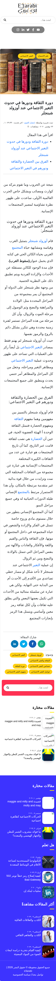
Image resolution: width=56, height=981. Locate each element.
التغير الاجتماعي (26, 56)
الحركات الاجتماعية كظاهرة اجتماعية (23, 739)
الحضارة (36, 439)
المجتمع (17, 247)
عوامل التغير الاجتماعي (40, 672)
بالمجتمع (23, 492)
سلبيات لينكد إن (32, 890)
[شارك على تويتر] (23, 644)
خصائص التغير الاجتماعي (40, 666)
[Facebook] (33, 29)
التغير (36, 565)
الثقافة (18, 419)
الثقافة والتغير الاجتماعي (40, 660)
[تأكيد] (5, 20)
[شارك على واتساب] (41, 644)
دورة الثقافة (20, 666)
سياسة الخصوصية (21, 974)
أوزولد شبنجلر (37, 241)
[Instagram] (17, 29)
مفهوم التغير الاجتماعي (16, 672)
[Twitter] (28, 29)
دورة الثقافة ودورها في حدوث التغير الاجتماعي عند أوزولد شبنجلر (27, 148)
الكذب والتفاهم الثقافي (28, 935)
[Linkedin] (23, 29)
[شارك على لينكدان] (14, 644)
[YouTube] (38, 29)
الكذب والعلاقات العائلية (27, 920)
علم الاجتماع (43, 56)
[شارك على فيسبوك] (32, 644)
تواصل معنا (37, 974)
